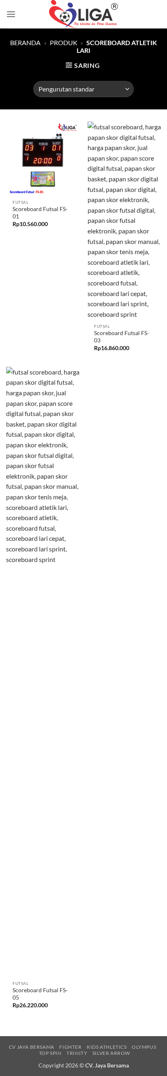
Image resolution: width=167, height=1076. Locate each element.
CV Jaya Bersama (31, 1047)
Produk (63, 42)
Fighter (70, 1047)
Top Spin (50, 1053)
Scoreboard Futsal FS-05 (40, 994)
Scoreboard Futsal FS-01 (40, 213)
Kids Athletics (107, 1047)
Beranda (25, 42)
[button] (11, 14)
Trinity (76, 1053)
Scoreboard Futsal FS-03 (121, 337)
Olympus (144, 1047)
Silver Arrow (111, 1053)
